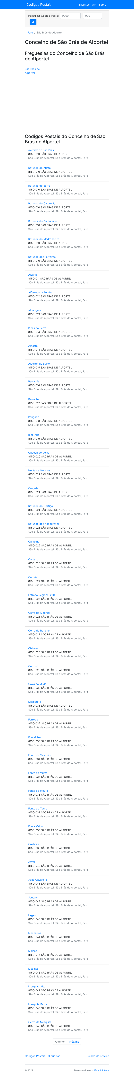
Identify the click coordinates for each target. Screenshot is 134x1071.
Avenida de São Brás (41, 150)
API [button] (94, 4)
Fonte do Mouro (38, 790)
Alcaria (32, 274)
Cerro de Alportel (39, 612)
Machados (34, 933)
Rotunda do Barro (39, 185)
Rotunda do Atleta (39, 167)
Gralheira (33, 844)
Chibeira (33, 648)
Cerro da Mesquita (39, 1022)
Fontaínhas (35, 737)
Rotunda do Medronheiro (43, 239)
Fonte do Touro (37, 808)
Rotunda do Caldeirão (41, 203)
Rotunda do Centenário (42, 221)
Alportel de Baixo (39, 363)
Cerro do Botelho (39, 630)
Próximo (74, 1041)
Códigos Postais (38, 5)
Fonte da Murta (37, 773)
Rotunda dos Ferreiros (42, 256)
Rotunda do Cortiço (40, 506)
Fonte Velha (35, 826)
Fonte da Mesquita (39, 755)
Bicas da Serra (37, 328)
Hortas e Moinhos (39, 470)
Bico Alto (34, 434)
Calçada (33, 488)
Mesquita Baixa (37, 1004)
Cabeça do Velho (39, 452)
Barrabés (33, 381)
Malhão (32, 950)
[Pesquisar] (33, 22)
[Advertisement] (67, 101)
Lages (32, 915)
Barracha (33, 399)
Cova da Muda (37, 684)
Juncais (33, 897)
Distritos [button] (84, 4)
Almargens (34, 310)
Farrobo (33, 719)
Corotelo (33, 666)
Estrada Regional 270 (41, 595)
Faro (30, 32)
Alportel (33, 345)
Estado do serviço (98, 1056)
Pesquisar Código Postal (43, 15)
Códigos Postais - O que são (42, 1056)
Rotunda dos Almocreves (43, 523)
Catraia (32, 577)
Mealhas (33, 968)
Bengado (33, 417)
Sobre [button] (102, 4)
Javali (31, 861)
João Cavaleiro (37, 879)
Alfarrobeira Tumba (40, 292)
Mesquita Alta (36, 986)
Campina (33, 541)
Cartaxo (33, 559)
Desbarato (34, 701)
